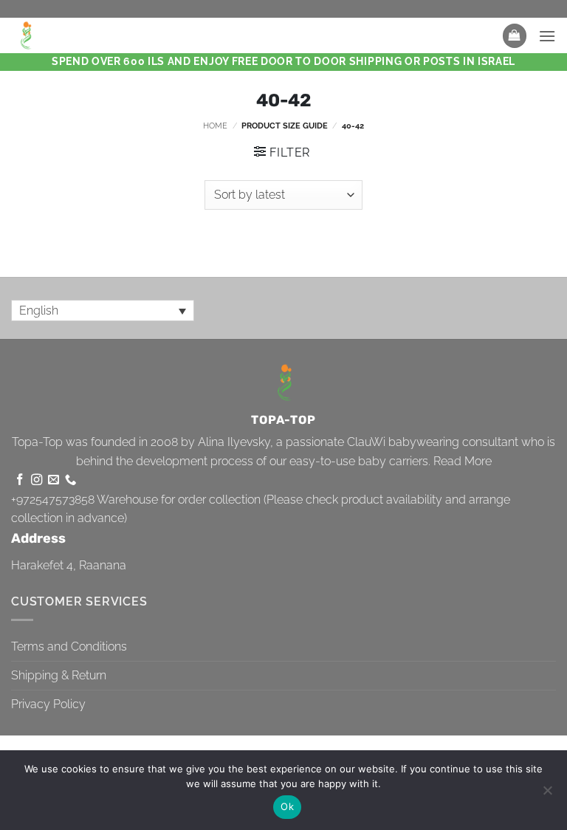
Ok (287, 806)
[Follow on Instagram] (36, 480)
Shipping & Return (58, 675)
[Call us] (70, 480)
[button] (514, 36)
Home (215, 125)
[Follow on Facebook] (19, 480)
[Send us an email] (53, 480)
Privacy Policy (48, 704)
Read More (462, 461)
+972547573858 (52, 500)
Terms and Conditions (69, 646)
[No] (547, 794)
